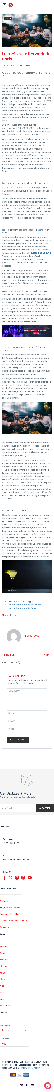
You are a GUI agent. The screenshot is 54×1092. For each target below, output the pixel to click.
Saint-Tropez (6, 1005)
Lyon (2, 998)
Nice (2, 985)
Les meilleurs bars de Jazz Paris (24, 604)
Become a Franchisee (10, 914)
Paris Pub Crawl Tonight (20, 601)
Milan (2, 972)
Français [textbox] (6, 1030)
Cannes (3, 953)
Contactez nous (7, 927)
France (8, 18)
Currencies (5, 1038)
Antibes (3, 946)
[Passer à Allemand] (32, 1085)
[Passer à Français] (27, 1085)
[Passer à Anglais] (21, 1085)
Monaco (3, 979)
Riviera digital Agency (30, 1067)
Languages (5, 1025)
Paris (2, 992)
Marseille (4, 959)
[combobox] (14, 1030)
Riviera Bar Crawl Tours (36, 1061)
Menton (3, 966)
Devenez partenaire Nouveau (13, 920)
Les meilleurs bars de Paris (22, 607)
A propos (4, 900)
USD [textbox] (4, 1043)
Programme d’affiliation (10, 907)
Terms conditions (41, 1064)
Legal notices (25, 1064)
